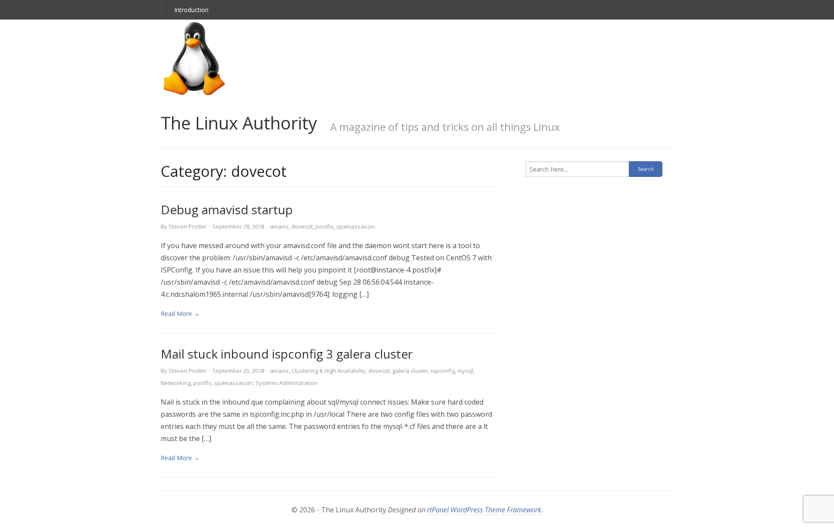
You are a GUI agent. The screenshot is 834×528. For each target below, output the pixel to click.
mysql (465, 371)
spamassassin (355, 226)
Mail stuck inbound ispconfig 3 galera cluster (287, 353)
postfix (324, 226)
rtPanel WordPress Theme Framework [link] (484, 510)
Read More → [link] (180, 313)
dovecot (302, 226)
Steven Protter (188, 226)
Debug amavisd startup (227, 209)
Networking (176, 383)
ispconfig (443, 371)
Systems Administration (286, 383)
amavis (279, 226)
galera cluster (410, 371)
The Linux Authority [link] (239, 123)
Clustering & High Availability (328, 371)
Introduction (191, 10)
